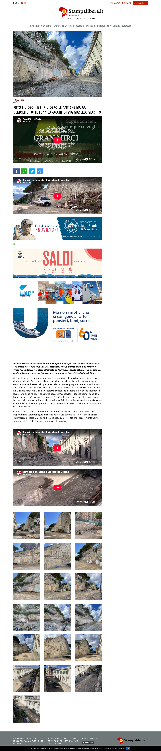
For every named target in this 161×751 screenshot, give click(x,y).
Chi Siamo (114, 2)
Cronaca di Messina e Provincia (69, 25)
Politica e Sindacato (95, 25)
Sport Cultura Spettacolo (119, 25)
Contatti (126, 2)
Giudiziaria (46, 25)
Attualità (34, 25)
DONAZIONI (140, 2)
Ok (128, 748)
